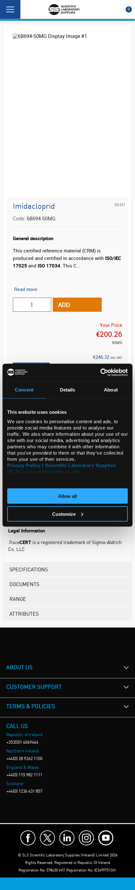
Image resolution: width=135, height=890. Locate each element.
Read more (25, 289)
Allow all (67, 496)
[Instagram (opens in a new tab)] (86, 837)
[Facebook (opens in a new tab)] (27, 837)
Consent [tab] (24, 389)
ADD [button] (64, 305)
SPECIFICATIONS (28, 569)
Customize (64, 513)
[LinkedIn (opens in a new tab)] (66, 837)
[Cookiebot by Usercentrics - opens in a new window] (100, 372)
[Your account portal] (27, 9)
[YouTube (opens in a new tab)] (105, 837)
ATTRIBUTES (24, 613)
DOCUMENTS (24, 584)
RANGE (17, 599)
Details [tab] (67, 389)
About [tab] (111, 389)
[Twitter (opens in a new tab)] (47, 837)
